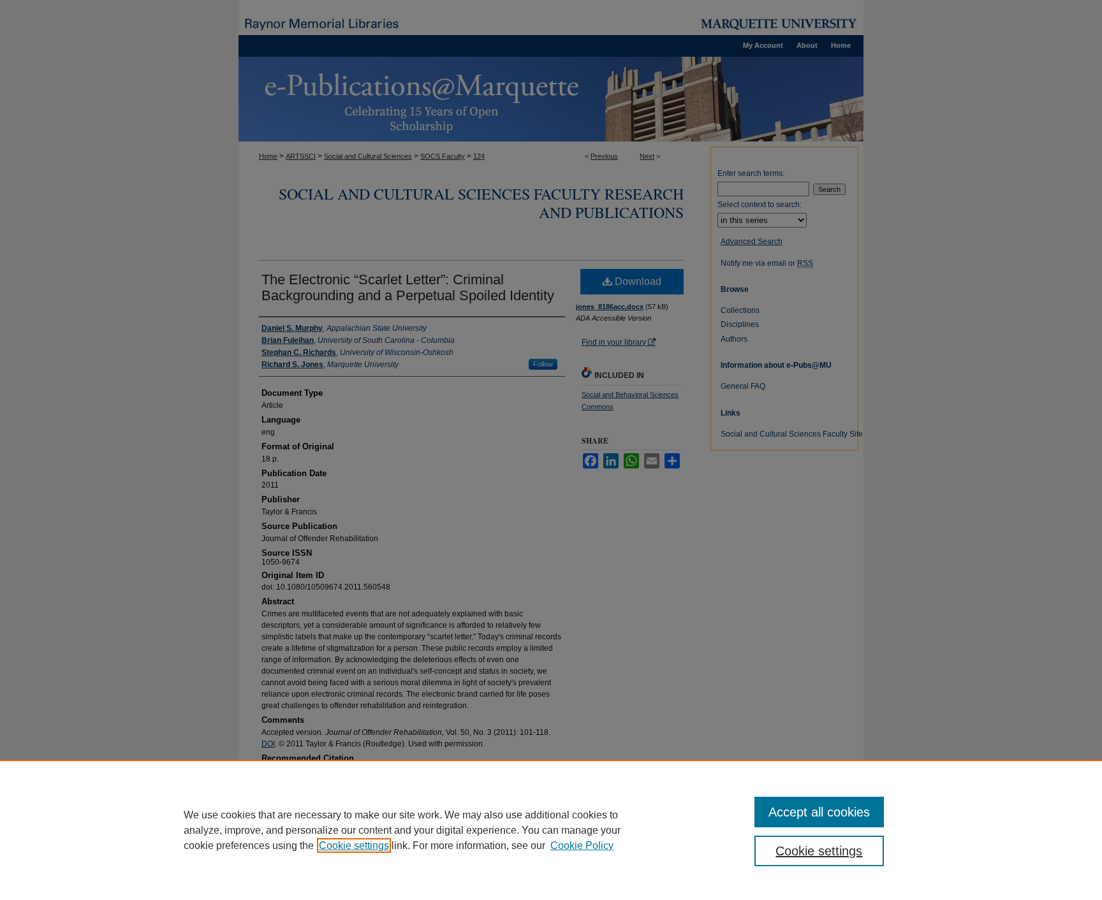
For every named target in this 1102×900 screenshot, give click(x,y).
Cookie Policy (581, 845)
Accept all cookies (819, 812)
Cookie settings (354, 845)
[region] (551, 830)
